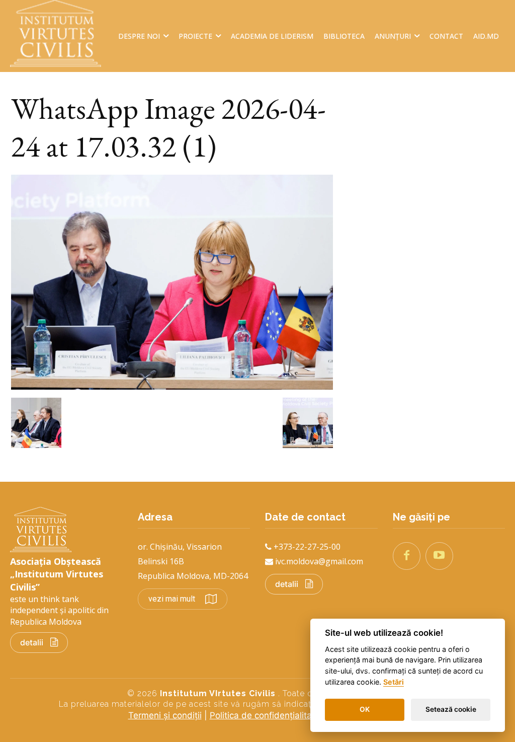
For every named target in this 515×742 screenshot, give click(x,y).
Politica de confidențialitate (265, 715)
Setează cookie (450, 709)
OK (365, 709)
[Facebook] (406, 556)
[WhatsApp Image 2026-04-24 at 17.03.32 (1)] (172, 387)
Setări (393, 682)
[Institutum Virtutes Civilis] (60, 33)
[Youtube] (439, 556)
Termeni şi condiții (165, 715)
